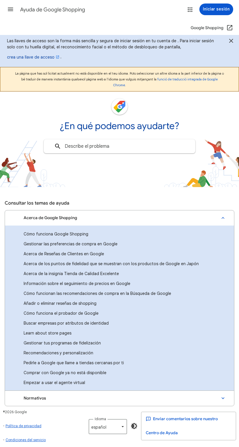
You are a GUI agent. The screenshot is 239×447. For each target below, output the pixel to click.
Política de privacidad (23, 426)
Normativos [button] (35, 398)
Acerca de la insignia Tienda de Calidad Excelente (71, 273)
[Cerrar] (231, 42)
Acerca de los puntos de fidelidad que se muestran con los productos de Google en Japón (111, 263)
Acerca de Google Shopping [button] (50, 217)
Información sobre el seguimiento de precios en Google (77, 283)
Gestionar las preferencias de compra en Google (70, 244)
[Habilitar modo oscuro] (134, 426)
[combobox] (119, 146)
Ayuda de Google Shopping (52, 9)
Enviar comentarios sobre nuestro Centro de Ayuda (182, 425)
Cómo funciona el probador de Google (61, 313)
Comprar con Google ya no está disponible (65, 372)
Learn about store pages (47, 333)
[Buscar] (58, 146)
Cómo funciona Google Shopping (56, 234)
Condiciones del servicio (26, 440)
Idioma (100, 419)
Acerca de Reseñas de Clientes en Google (64, 253)
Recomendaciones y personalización (58, 353)
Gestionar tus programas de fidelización (62, 343)
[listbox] (108, 426)
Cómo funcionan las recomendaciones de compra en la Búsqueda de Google (97, 293)
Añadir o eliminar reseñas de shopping (60, 303)
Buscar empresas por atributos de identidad (66, 323)
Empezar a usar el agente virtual (54, 382)
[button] (10, 9)
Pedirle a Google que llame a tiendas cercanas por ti (74, 362)
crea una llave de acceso (31, 57)
